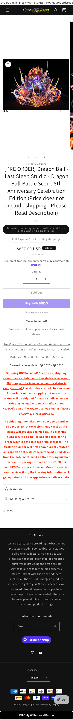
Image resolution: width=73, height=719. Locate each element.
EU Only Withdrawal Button (36, 715)
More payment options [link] (36, 312)
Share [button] (10, 510)
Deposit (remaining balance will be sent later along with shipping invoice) (38, 230)
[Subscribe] (55, 626)
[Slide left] (28, 157)
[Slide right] (45, 157)
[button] (7, 10)
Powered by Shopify (49, 704)
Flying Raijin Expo (30, 704)
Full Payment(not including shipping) (38, 239)
